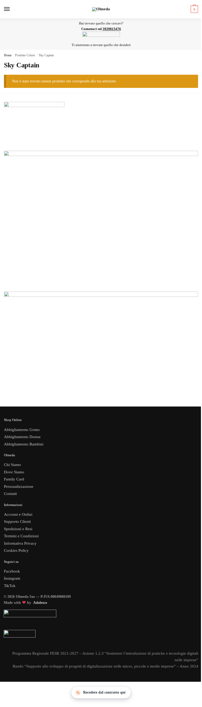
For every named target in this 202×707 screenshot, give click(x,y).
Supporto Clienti (17, 521)
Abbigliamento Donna (22, 437)
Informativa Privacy (20, 543)
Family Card (14, 479)
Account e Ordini (18, 514)
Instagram (12, 578)
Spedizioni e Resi (18, 529)
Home (8, 55)
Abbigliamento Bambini (23, 444)
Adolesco (40, 603)
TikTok (10, 586)
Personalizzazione (18, 486)
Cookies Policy (17, 550)
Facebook (12, 571)
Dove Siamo (14, 472)
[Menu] (12, 9)
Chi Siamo (12, 465)
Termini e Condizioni (21, 536)
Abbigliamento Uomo (22, 430)
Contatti (10, 494)
